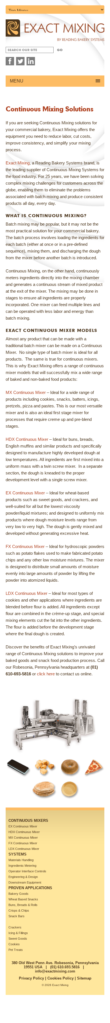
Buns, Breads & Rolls (23, 905)
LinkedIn (31, 61)
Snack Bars (16, 916)
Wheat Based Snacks (23, 899)
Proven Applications (30, 888)
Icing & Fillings (18, 933)
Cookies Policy (60, 978)
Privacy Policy (31, 978)
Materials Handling (21, 860)
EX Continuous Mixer (25, 492)
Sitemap (84, 978)
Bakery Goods (18, 893)
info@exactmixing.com (55, 971)
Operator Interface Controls (27, 871)
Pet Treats (15, 949)
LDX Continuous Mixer (26, 593)
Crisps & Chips (18, 910)
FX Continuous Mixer (25, 546)
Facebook (10, 61)
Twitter (20, 61)
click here (46, 673)
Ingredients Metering (22, 865)
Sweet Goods (17, 938)
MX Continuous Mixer (26, 392)
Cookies (14, 944)
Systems (17, 854)
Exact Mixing (18, 162)
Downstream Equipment (24, 882)
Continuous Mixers (28, 820)
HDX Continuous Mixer (27, 439)
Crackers (14, 927)
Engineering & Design (23, 877)
